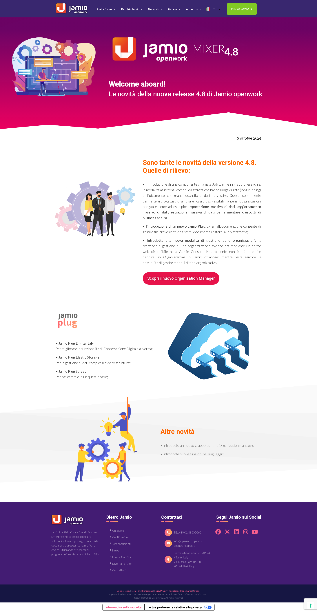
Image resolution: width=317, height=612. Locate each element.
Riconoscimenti (121, 543)
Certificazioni (120, 537)
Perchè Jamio (130, 9)
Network (153, 9)
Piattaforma (104, 9)
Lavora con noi (121, 557)
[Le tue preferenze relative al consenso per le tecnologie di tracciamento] (310, 605)
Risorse (172, 9)
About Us (192, 9)
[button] (242, 9)
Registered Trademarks (180, 590)
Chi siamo (118, 530)
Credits (197, 590)
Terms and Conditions (142, 590)
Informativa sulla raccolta (123, 607)
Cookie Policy (123, 590)
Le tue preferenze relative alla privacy (174, 607)
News (115, 550)
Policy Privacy (160, 590)
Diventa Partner (122, 563)
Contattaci (118, 570)
